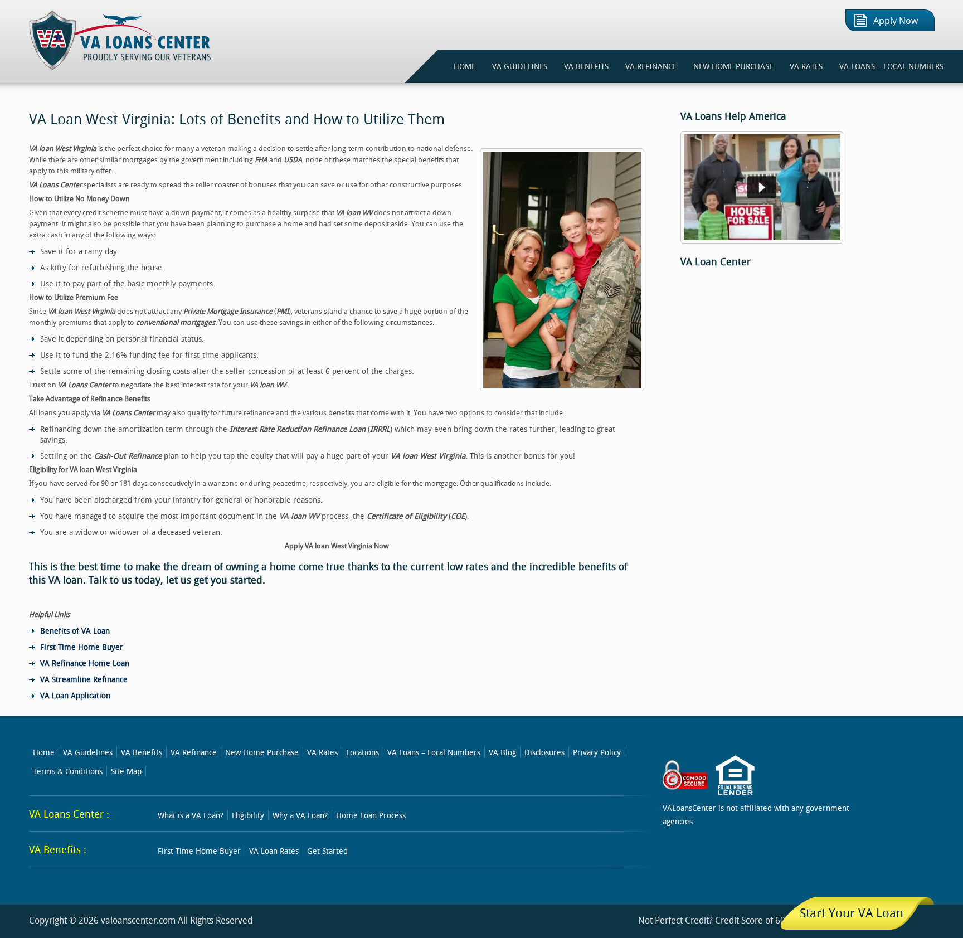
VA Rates (322, 752)
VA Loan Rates (274, 850)
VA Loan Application (75, 695)
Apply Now (895, 21)
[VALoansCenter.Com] (120, 66)
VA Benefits (141, 752)
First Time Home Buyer (81, 646)
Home (44, 752)
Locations (362, 752)
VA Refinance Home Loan (84, 663)
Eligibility (248, 815)
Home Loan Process (371, 815)
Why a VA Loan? (300, 815)
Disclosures (544, 752)
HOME (464, 66)
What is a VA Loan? (190, 815)
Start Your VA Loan (851, 913)
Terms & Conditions (68, 771)
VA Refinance (194, 752)
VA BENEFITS (586, 66)
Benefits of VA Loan (75, 630)
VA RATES (806, 66)
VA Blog (502, 752)
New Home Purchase (262, 752)
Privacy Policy (597, 752)
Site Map (126, 771)
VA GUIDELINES (519, 66)
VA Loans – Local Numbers (891, 66)
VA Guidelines (88, 752)
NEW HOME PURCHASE (733, 66)
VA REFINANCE (651, 66)
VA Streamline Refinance (84, 679)
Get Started (327, 850)
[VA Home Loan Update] (761, 241)
